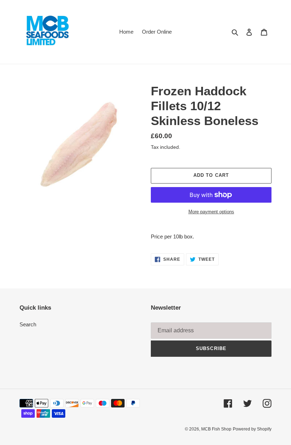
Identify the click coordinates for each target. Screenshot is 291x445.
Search (28, 324)
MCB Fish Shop (216, 429)
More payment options (211, 211)
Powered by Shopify (252, 429)
